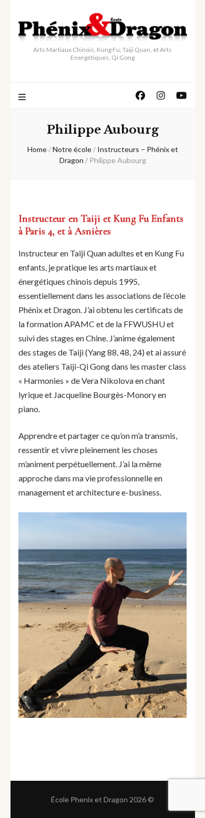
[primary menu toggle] (23, 97)
